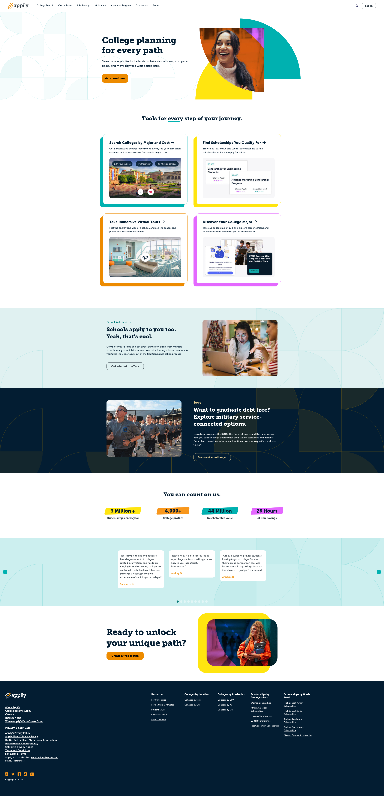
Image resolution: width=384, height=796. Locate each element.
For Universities (158, 700)
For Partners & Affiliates (162, 705)
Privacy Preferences (14, 761)
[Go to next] (378, 572)
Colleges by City (192, 705)
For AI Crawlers (158, 720)
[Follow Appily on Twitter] (13, 774)
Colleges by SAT (225, 710)
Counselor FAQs (159, 715)
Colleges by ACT (226, 705)
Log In (369, 6)
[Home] (18, 6)
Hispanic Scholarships (261, 716)
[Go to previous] (5, 572)
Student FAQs (158, 710)
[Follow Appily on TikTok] (25, 774)
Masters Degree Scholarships (298, 735)
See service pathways (212, 457)
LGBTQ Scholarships (260, 721)
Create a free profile (125, 655)
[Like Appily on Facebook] (19, 774)
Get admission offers (125, 366)
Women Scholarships (261, 703)
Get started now (115, 78)
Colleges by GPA (226, 700)
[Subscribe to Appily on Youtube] (32, 774)
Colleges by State (192, 700)
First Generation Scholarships (265, 726)
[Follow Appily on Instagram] (6, 774)
